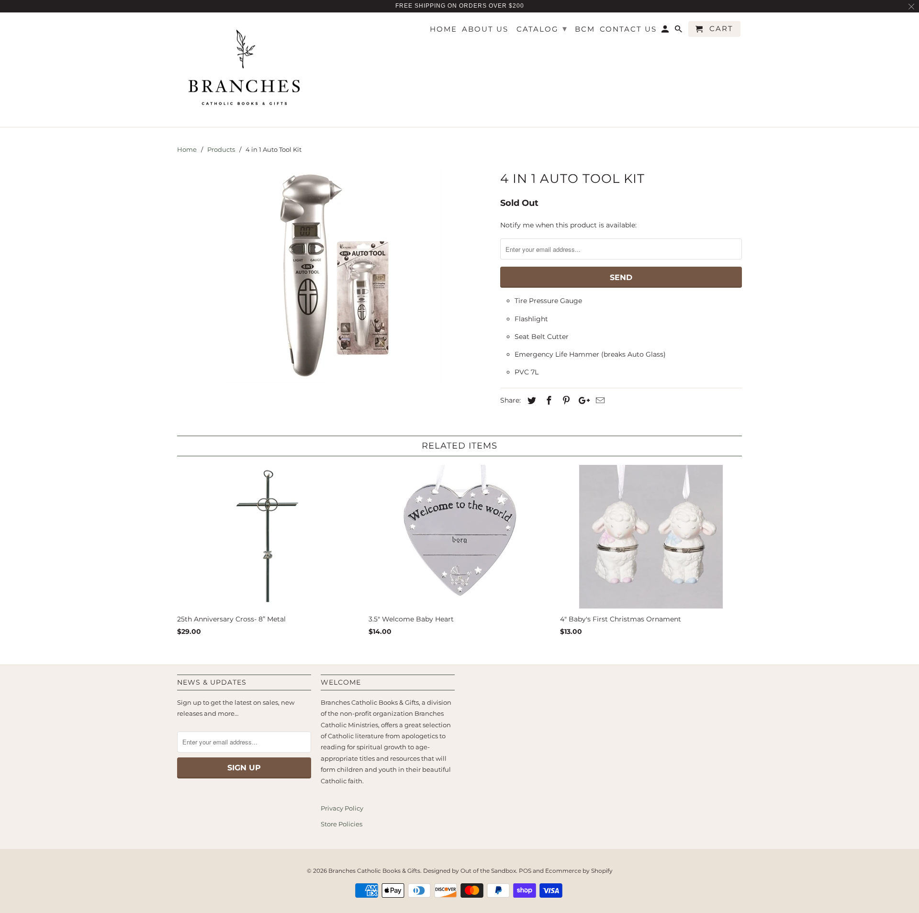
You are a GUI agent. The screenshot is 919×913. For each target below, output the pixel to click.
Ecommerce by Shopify (579, 870)
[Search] (679, 31)
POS (525, 870)
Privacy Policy (342, 808)
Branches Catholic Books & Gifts (374, 870)
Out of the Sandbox (488, 870)
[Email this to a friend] (598, 400)
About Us (485, 29)
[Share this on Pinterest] (564, 400)
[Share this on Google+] (581, 400)
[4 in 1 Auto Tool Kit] (334, 275)
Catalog (542, 28)
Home (443, 29)
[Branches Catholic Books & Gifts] (244, 70)
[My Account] (665, 31)
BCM (585, 29)
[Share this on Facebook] (547, 400)
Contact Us (628, 29)
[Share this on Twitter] (530, 400)
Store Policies (341, 824)
